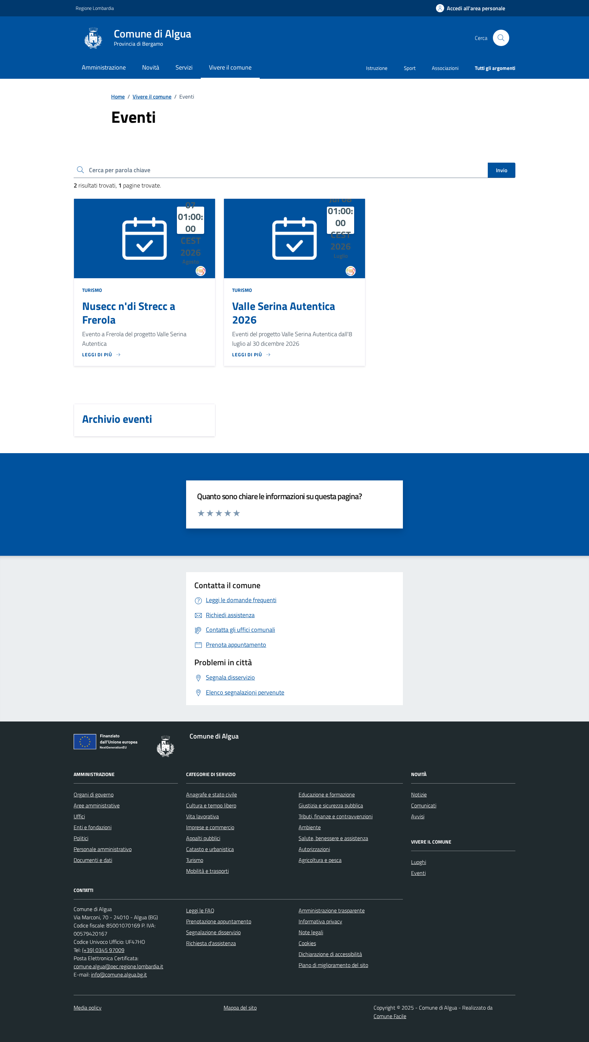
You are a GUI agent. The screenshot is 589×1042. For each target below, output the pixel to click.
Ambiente (310, 827)
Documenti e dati (93, 860)
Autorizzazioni (314, 849)
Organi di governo (94, 794)
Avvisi (417, 816)
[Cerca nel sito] (501, 38)
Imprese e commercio (210, 827)
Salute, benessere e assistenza (333, 838)
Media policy (88, 1007)
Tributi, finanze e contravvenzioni (336, 816)
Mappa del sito (240, 1007)
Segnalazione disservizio (213, 932)
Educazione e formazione (327, 794)
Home (118, 96)
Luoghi (418, 862)
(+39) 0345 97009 (103, 950)
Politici (81, 838)
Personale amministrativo (103, 849)
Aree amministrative (97, 805)
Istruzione (377, 68)
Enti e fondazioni (92, 827)
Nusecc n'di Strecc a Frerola (128, 313)
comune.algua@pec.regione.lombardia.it (118, 966)
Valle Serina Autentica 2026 (283, 313)
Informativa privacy (320, 921)
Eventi (418, 873)
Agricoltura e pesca (320, 860)
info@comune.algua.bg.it (119, 974)
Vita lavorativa (202, 816)
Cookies (307, 943)
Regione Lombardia (95, 8)
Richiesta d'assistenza (211, 943)
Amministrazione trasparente (332, 910)
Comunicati (423, 805)
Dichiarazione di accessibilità (330, 954)
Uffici (79, 816)
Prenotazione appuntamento (218, 921)
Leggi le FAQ (200, 910)
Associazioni (445, 68)
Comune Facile (390, 1016)
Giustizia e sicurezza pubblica (331, 805)
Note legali (311, 932)
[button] (470, 8)
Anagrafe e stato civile (211, 794)
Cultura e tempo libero (211, 805)
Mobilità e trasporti (207, 871)
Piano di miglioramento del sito (333, 965)
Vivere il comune (152, 96)
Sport (410, 68)
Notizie (419, 794)
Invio (501, 170)
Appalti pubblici (203, 838)
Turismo (92, 290)
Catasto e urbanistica (210, 849)
